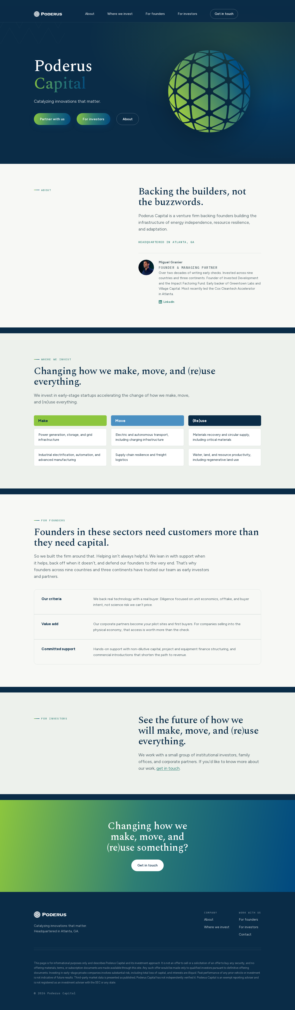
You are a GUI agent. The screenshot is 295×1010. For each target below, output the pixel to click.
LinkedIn (168, 301)
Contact (245, 934)
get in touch (168, 768)
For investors (187, 14)
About (89, 14)
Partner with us (52, 119)
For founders (155, 14)
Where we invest (120, 14)
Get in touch (224, 14)
